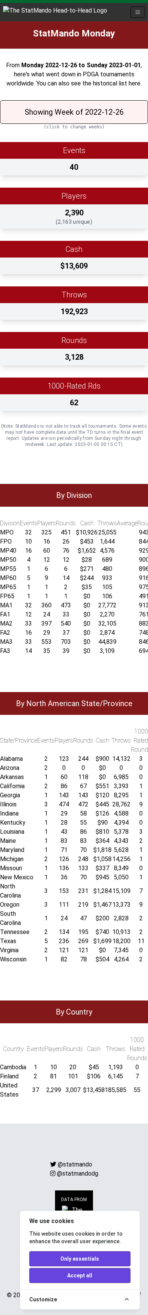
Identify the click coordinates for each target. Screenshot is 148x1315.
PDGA (91, 74)
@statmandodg (77, 1173)
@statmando (75, 1164)
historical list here (116, 83)
